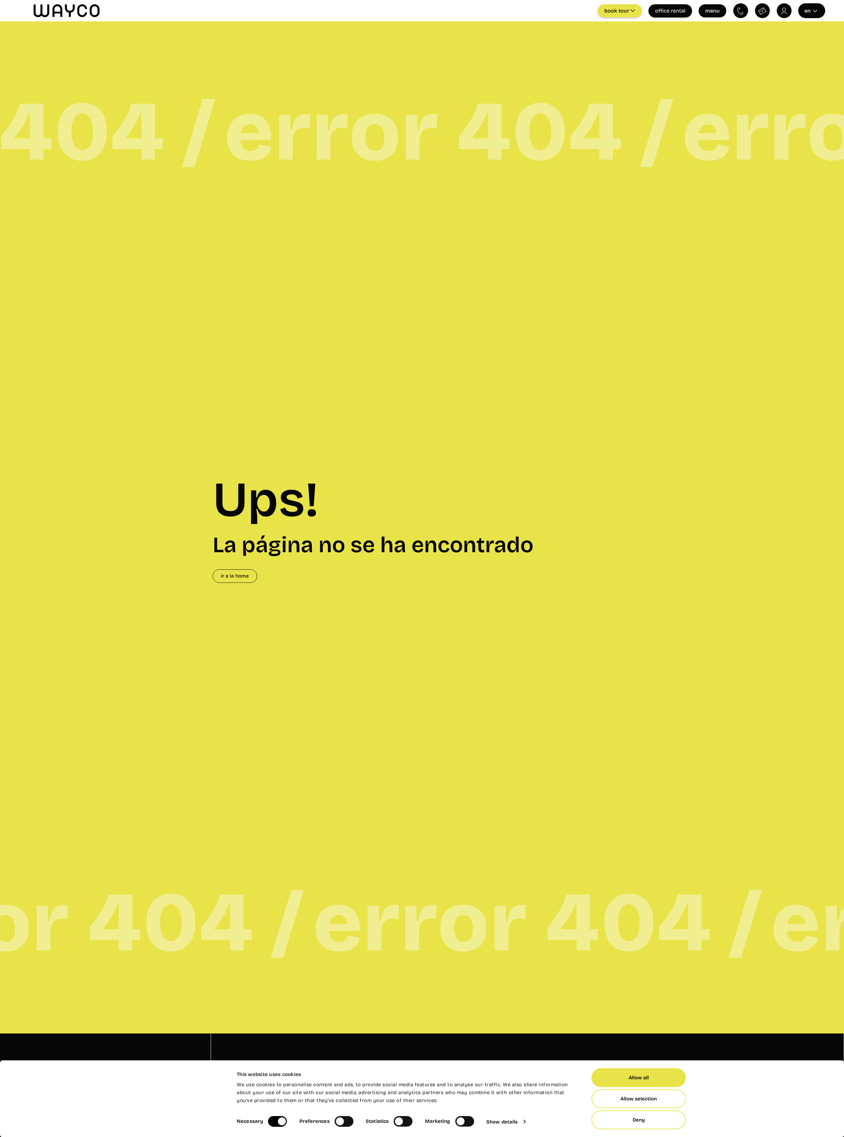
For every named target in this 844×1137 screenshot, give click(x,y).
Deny (639, 1120)
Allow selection (638, 1099)
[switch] (344, 1121)
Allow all (639, 1078)
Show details (502, 1121)
